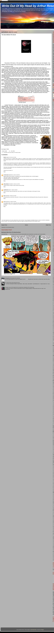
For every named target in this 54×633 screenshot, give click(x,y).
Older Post (48, 225)
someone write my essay (20, 185)
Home (26, 225)
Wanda (5, 157)
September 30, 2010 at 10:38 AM (14, 174)
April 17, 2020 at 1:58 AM (13, 189)
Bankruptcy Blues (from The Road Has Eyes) (11, 232)
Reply (4, 171)
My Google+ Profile (5, 149)
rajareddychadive (33, 629)
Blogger (42, 629)
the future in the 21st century (9, 152)
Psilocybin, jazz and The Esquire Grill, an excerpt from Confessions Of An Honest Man (19, 287)
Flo (53, 304)
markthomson (6, 189)
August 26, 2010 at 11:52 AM (11, 157)
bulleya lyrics (46, 197)
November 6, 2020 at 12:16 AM (11, 195)
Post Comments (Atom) (10, 227)
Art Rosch (5, 174)
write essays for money (36, 191)
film (53, 300)
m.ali (4, 201)
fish (53, 303)
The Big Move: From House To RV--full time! (12, 278)
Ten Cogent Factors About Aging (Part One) (12, 282)
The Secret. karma (17, 152)
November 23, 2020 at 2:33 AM (11, 201)
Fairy (4, 195)
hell (53, 329)
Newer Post (4, 225)
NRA (53, 414)
